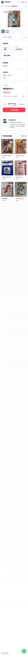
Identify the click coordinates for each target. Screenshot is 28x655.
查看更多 (23, 136)
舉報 (24, 37)
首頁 (2, 6)
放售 (23, 2)
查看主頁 (22, 104)
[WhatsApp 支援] (24, 651)
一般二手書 (7, 6)
